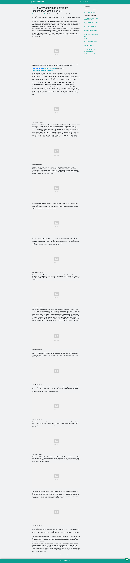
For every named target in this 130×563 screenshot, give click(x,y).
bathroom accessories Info (90, 12)
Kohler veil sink (60, 68)
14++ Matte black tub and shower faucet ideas (89, 50)
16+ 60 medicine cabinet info (90, 53)
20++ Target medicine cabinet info (90, 42)
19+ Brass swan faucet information (89, 46)
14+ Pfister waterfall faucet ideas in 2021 (90, 27)
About (81, 1)
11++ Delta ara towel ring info (90, 38)
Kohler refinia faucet (37, 68)
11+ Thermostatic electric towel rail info (91, 35)
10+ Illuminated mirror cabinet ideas (90, 31)
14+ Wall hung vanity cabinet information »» (65, 554)
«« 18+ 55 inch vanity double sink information (41, 554)
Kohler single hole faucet (49, 68)
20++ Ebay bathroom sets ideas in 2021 (91, 23)
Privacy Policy (95, 1)
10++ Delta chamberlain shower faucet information (91, 19)
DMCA (84, 1)
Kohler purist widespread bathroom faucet (43, 70)
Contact (89, 1)
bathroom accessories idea (90, 9)
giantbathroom (37, 2)
